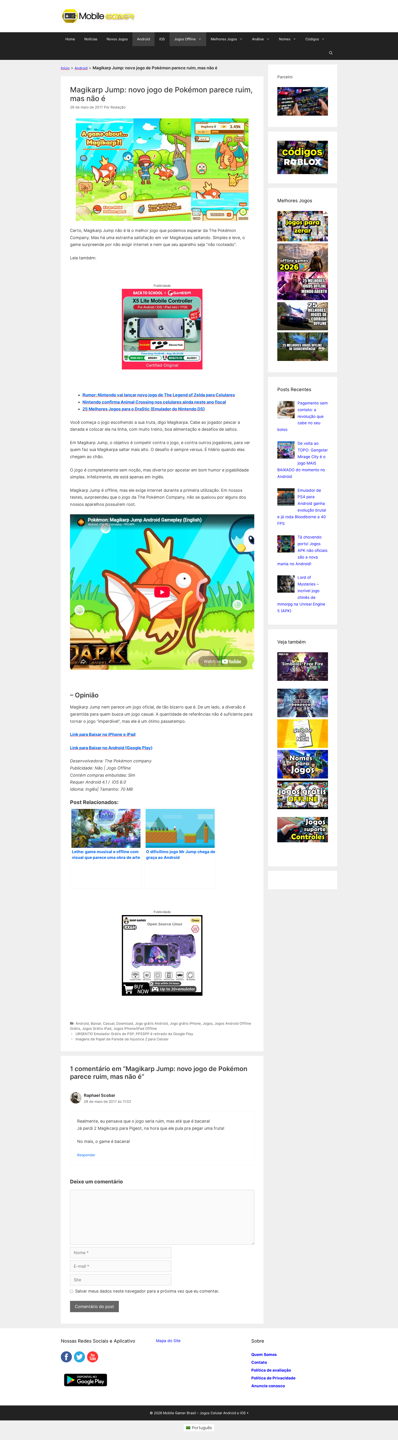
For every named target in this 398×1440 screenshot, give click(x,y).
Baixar (96, 1023)
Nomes (284, 39)
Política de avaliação (271, 1370)
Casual (108, 1023)
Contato (259, 1362)
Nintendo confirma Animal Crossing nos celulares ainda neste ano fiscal (154, 402)
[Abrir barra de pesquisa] (331, 53)
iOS (162, 39)
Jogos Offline (185, 39)
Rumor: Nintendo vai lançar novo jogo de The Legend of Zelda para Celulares (158, 394)
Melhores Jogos (224, 39)
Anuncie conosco (268, 1386)
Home (70, 39)
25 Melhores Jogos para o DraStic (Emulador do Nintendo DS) (143, 409)
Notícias (90, 39)
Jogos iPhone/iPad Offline (135, 1028)
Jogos (208, 1023)
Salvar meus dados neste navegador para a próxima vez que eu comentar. (147, 1291)
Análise (258, 39)
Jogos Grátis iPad (96, 1028)
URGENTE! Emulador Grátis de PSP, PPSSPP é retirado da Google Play (134, 1034)
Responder (86, 1155)
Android (143, 39)
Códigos (312, 39)
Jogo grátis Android (151, 1023)
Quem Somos (264, 1354)
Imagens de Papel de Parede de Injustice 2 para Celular (122, 1039)
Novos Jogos (117, 39)
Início (65, 68)
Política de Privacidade (273, 1378)
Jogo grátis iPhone (185, 1023)
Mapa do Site (168, 1340)
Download (124, 1023)
